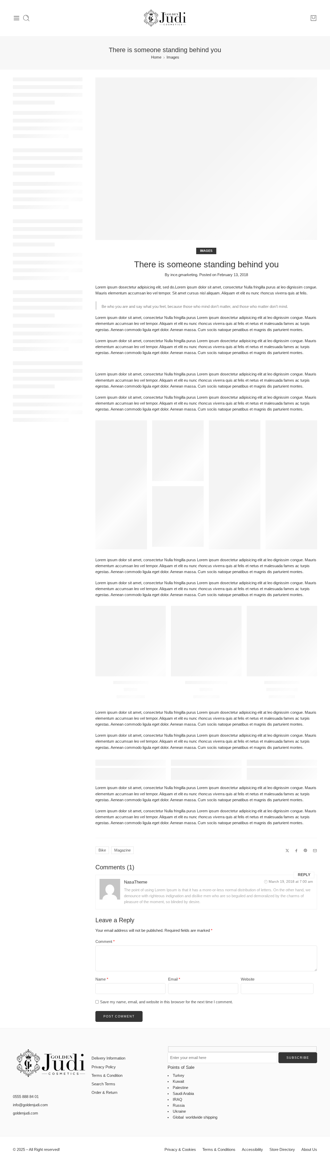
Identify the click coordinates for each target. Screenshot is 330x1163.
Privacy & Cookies (180, 1150)
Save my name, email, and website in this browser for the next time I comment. (166, 1002)
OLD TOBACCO (282, 689)
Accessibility (252, 1150)
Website (247, 979)
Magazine (122, 850)
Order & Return (104, 1092)
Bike (102, 850)
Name (101, 979)
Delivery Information (108, 1058)
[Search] (26, 18)
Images (173, 57)
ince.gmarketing (183, 275)
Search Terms (103, 1084)
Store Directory (282, 1150)
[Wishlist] (158, 613)
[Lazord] (206, 641)
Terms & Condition (107, 1075)
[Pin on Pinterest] (305, 850)
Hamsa (130, 689)
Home (156, 57)
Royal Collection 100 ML (206, 682)
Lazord (206, 689)
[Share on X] (287, 851)
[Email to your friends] (315, 850)
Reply (304, 875)
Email (174, 979)
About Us (309, 1150)
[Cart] (313, 18)
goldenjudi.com (25, 1113)
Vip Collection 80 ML (130, 682)
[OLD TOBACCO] (282, 641)
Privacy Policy (104, 1067)
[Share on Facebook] (296, 851)
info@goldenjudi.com (30, 1105)
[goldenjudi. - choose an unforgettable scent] (165, 18)
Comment (105, 942)
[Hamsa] (130, 641)
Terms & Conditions (218, 1150)
